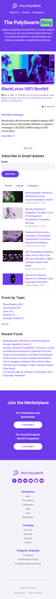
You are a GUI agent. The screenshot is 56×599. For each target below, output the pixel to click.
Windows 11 (6, 100)
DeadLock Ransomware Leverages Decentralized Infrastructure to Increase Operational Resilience (28, 356)
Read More (7, 136)
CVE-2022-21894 (28, 98)
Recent (8, 185)
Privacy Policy (19, 592)
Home (28, 496)
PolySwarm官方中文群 (28, 559)
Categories (33, 185)
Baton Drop (17, 100)
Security (28, 538)
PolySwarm (28, 555)
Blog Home (15, 12)
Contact (28, 542)
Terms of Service (35, 592)
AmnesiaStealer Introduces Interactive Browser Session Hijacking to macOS (26, 342)
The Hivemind (34, 95)
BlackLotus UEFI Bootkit (25, 89)
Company (26, 12)
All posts (28, 148)
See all (4, 324)
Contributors (28, 504)
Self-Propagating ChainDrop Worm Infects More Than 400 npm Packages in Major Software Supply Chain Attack (28, 365)
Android (9, 315)
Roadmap (28, 534)
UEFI (19, 98)
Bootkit (49, 98)
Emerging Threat (13, 318)
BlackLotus (40, 98)
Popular (20, 185)
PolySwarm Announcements (28, 563)
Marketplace (38, 12)
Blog (28, 508)
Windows (12, 98)
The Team (28, 530)
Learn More (28, 424)
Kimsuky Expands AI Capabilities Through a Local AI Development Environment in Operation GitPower (28, 349)
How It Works (28, 500)
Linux (8, 311)
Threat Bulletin (13, 304)
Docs (28, 513)
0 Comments (49, 106)
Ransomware (12, 308)
